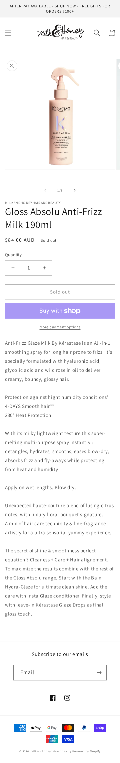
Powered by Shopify (86, 751)
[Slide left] (45, 190)
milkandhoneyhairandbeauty (51, 751)
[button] (8, 32)
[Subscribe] (99, 672)
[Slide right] (74, 190)
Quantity (13, 254)
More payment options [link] (60, 326)
